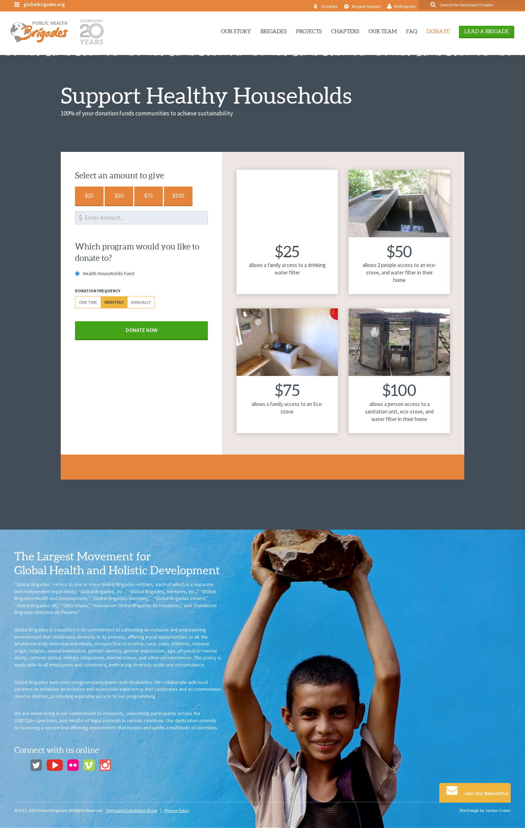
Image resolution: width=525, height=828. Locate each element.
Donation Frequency (97, 290)
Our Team (383, 31)
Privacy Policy (176, 810)
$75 (148, 196)
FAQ (412, 31)
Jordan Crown (498, 810)
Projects (309, 31)
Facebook (20, 765)
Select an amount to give (119, 175)
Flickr (73, 765)
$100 (178, 196)
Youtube (54, 765)
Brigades (273, 31)
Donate (438, 31)
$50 (119, 196)
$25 (89, 196)
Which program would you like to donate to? (137, 252)
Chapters (329, 6)
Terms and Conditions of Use (131, 810)
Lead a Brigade (486, 31)
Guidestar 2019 (481, 580)
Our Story (236, 31)
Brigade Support (366, 6)
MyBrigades (404, 6)
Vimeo (89, 765)
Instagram (105, 765)
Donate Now (142, 330)
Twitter (36, 765)
